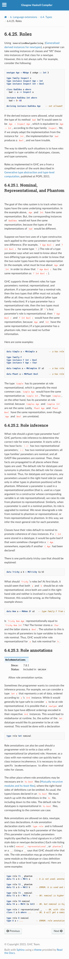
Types (46, 17)
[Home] (5, 17)
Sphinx (21, 950)
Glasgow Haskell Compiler (36, 5)
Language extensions (23, 17)
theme (38, 950)
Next (57, 931)
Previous (14, 931)
